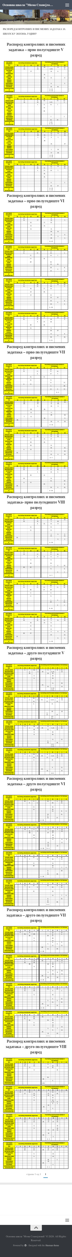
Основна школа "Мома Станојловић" (28, 4)
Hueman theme (52, 1245)
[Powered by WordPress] (25, 1245)
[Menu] (67, 5)
